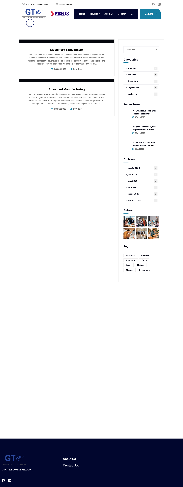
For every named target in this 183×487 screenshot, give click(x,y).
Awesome (130, 255)
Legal (128, 265)
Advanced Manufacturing (67, 89)
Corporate (130, 260)
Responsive (144, 270)
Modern (129, 270)
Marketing (141, 94)
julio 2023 (141, 174)
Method (140, 265)
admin (79, 69)
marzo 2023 (141, 194)
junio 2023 (141, 181)
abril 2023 (141, 187)
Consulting (141, 81)
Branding (141, 68)
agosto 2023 (141, 168)
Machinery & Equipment (66, 49)
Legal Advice (141, 87)
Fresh (144, 260)
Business (141, 74)
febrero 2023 (141, 200)
